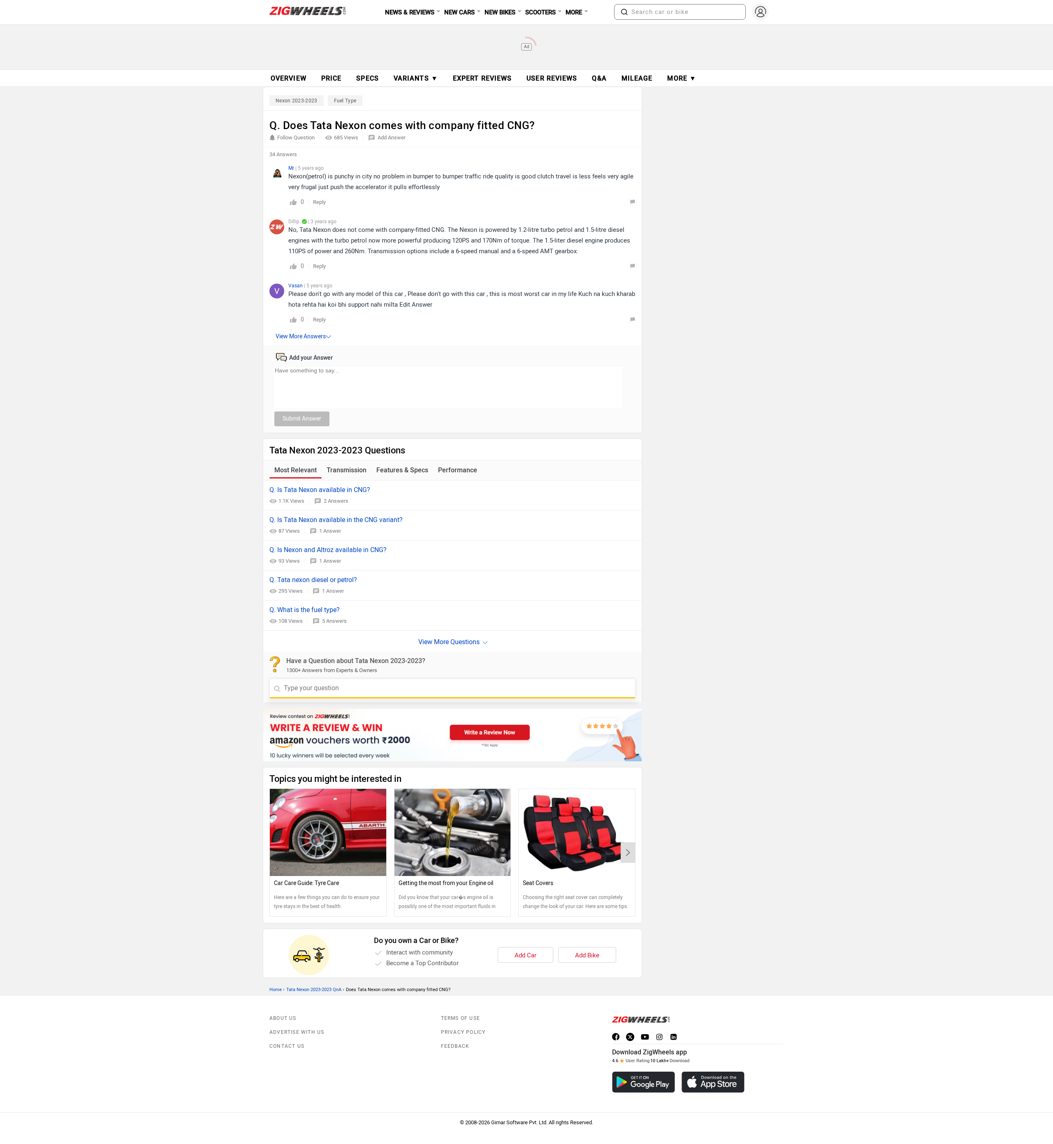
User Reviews (551, 78)
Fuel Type (345, 101)
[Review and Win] (452, 735)
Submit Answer (302, 418)
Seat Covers (538, 883)
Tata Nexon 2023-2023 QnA (313, 989)
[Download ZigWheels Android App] (643, 1082)
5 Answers (334, 621)
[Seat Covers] (577, 832)
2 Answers (336, 501)
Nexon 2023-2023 (297, 101)
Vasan (296, 286)
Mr (291, 168)
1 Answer (330, 531)
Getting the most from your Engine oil (446, 883)
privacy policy (463, 1032)
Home (275, 989)
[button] (624, 12)
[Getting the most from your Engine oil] (452, 832)
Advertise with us (296, 1032)
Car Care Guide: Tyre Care (306, 883)
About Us (283, 1018)
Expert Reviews (482, 78)
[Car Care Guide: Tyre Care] (328, 832)
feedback (455, 1046)
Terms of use (460, 1018)
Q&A (599, 78)
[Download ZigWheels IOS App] (713, 1082)
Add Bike (587, 955)
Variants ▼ (416, 78)
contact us (286, 1046)
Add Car (525, 955)
